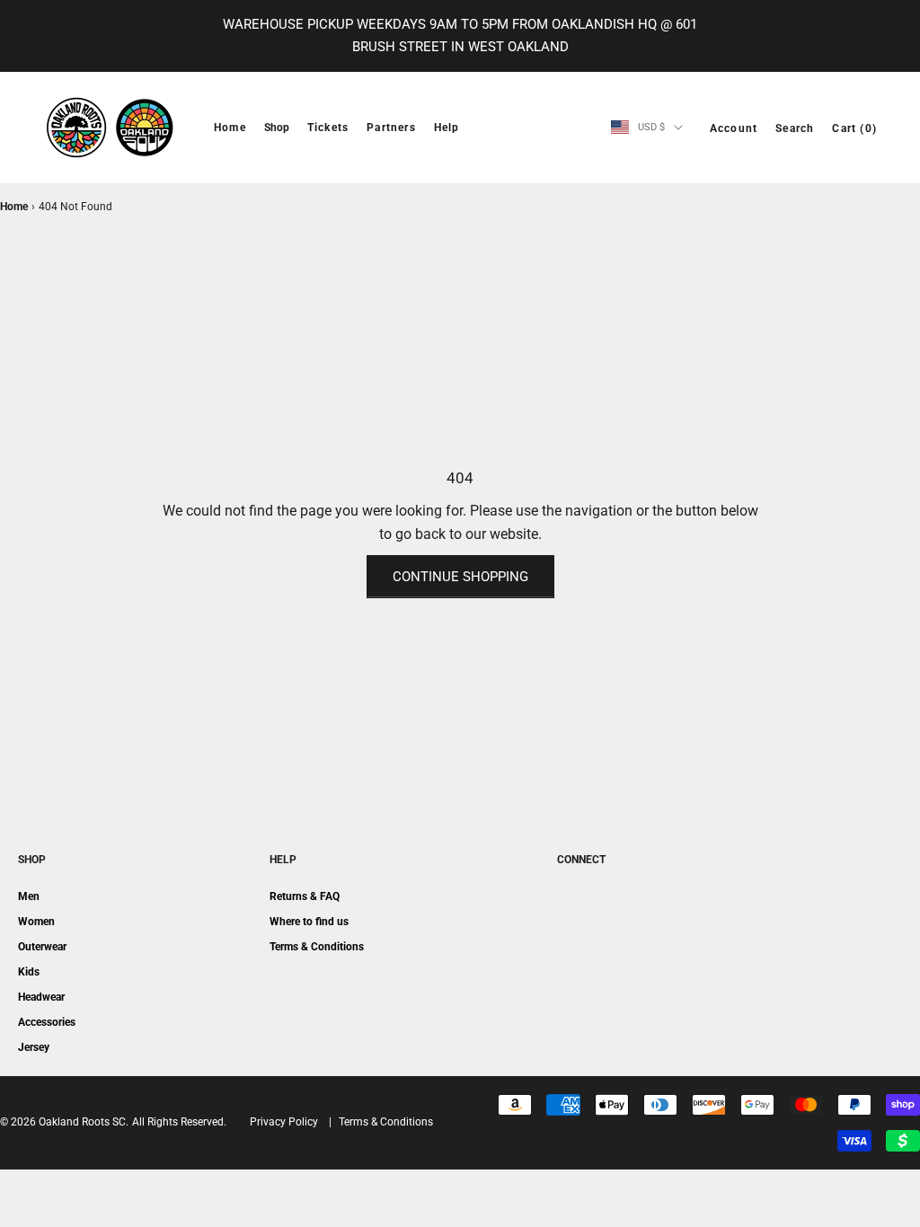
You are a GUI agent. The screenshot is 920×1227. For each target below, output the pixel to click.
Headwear (41, 997)
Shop (276, 127)
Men (29, 896)
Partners (391, 127)
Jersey (33, 1047)
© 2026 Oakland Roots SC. (64, 1122)
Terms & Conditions (317, 946)
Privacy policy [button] (284, 1122)
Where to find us (309, 921)
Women (36, 921)
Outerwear (42, 946)
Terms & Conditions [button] (386, 1122)
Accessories (46, 1022)
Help (447, 127)
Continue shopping (460, 577)
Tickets (328, 127)
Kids (29, 972)
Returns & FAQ (305, 896)
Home (230, 127)
